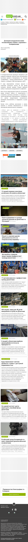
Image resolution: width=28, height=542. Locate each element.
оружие (19, 150)
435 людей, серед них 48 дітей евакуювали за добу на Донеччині (13, 310)
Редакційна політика (10, 539)
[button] (26, 125)
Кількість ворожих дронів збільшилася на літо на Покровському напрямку (11, 237)
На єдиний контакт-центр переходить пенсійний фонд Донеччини (11, 407)
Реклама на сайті (4, 505)
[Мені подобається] (26, 48)
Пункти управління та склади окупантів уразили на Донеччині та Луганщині (14, 219)
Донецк (4, 150)
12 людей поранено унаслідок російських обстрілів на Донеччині (13, 192)
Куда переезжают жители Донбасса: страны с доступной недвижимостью (12, 363)
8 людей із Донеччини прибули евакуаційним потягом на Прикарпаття (12, 343)
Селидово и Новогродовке (10, 385)
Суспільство (3, 49)
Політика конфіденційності (6, 538)
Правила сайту (15, 538)
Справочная (23, 385)
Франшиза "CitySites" (5, 507)
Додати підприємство (14, 494)
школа (12, 150)
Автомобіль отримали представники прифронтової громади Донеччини (11, 256)
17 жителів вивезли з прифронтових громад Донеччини (13, 279)
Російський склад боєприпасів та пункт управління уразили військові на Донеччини (13, 441)
